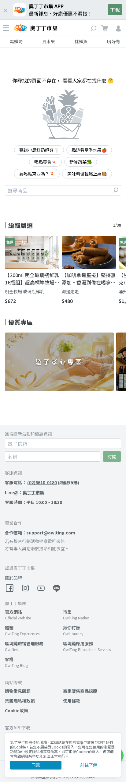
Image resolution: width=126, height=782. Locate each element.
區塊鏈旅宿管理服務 (24, 643)
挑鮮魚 (81, 41)
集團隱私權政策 (20, 701)
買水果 (48, 41)
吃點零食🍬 (45, 162)
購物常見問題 (18, 691)
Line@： (24, 492)
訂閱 (112, 456)
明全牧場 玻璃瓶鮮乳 (24, 291)
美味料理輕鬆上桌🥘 (87, 174)
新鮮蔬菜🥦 (80, 162)
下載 (115, 9)
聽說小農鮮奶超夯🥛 (39, 150)
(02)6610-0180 (42, 482)
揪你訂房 (71, 628)
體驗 (9, 628)
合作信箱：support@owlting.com (40, 533)
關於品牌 (13, 578)
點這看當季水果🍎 (89, 150)
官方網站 (13, 612)
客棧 (9, 659)
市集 (67, 612)
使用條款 (71, 701)
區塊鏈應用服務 (78, 643)
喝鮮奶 (16, 41)
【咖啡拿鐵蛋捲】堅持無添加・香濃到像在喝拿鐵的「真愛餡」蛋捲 (89, 278)
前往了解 (88, 765)
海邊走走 (70, 291)
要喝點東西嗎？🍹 (36, 174)
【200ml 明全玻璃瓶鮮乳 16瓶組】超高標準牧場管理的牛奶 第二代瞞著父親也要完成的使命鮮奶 (32, 278)
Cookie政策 (16, 710)
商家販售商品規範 (80, 691)
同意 (35, 765)
